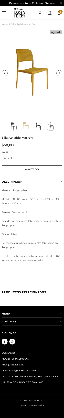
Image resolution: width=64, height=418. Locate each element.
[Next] (59, 73)
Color (6, 151)
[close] (61, 3)
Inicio (5, 24)
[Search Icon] (40, 12)
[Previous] (5, 73)
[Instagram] (12, 341)
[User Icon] (50, 13)
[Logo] (19, 12)
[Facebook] (5, 341)
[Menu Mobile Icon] (4, 13)
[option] (32, 73)
